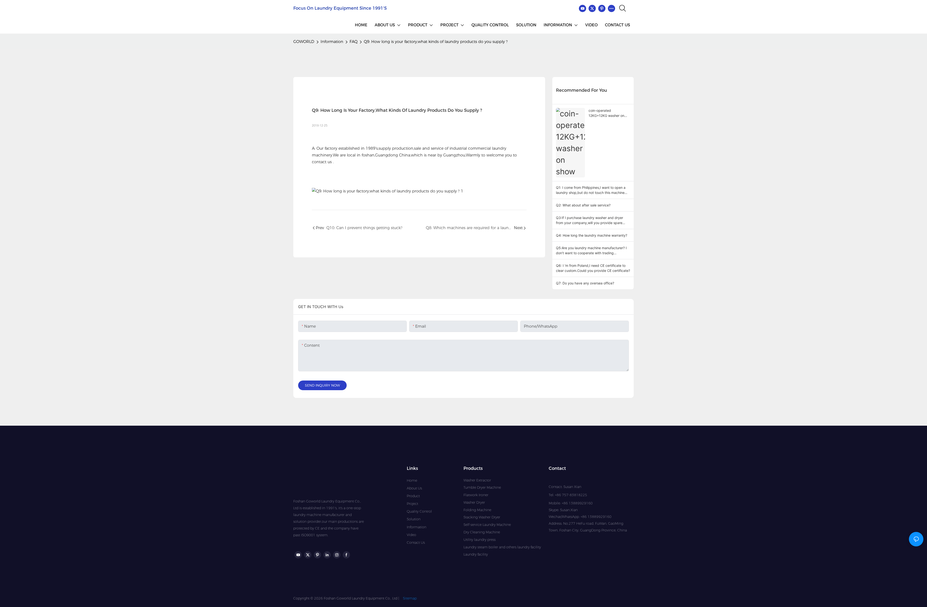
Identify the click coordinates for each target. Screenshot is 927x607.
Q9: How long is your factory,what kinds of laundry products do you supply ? (436, 41)
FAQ (354, 41)
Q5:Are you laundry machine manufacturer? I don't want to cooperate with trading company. (591, 250)
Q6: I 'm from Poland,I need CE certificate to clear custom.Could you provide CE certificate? (593, 268)
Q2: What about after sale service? (583, 205)
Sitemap (410, 598)
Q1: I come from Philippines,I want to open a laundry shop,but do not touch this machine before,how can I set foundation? (590, 190)
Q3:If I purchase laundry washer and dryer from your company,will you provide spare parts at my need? (589, 220)
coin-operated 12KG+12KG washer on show (606, 113)
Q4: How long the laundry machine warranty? (591, 235)
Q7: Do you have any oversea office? (585, 283)
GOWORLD (303, 41)
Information (332, 41)
